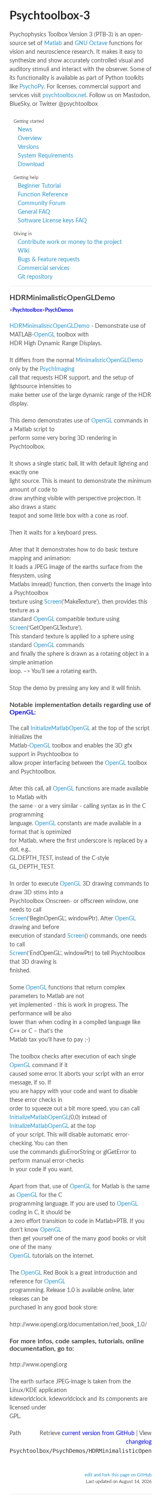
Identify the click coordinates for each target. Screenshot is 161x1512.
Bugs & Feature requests (49, 260)
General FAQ (34, 212)
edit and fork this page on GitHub (118, 1475)
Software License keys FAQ (52, 221)
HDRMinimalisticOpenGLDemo (49, 326)
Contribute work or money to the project (70, 242)
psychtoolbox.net (64, 95)
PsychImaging (57, 369)
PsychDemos (59, 310)
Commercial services (43, 268)
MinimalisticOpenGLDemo (109, 360)
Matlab (53, 43)
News (25, 130)
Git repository (35, 277)
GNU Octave (91, 43)
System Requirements (45, 156)
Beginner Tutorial (39, 186)
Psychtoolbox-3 (49, 15)
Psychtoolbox (27, 310)
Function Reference (43, 195)
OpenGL (44, 335)
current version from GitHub (98, 1433)
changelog (139, 1442)
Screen (53, 602)
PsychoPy (31, 87)
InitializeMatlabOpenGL (60, 728)
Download (31, 164)
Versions (28, 147)
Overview (30, 138)
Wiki (23, 251)
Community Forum (42, 203)
